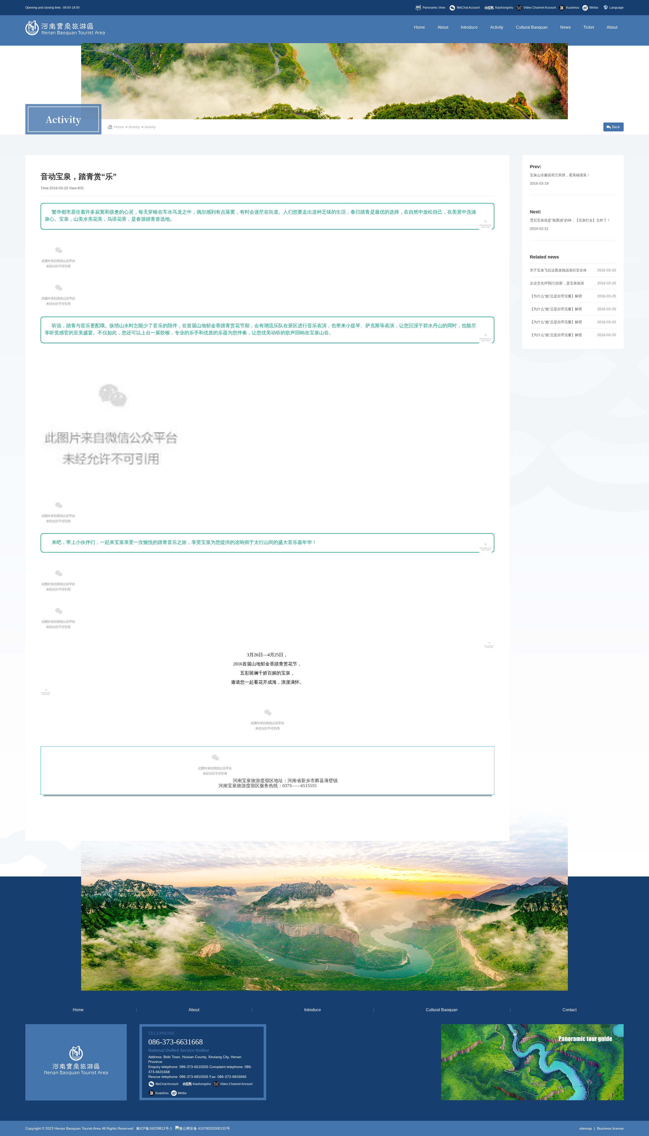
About (443, 27)
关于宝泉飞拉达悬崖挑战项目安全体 (558, 270)
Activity (496, 27)
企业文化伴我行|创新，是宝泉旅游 (557, 283)
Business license (610, 1128)
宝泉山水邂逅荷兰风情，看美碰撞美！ (560, 175)
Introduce (469, 27)
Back (616, 127)
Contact (569, 1010)
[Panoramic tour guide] (451, 1062)
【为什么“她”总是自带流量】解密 (556, 296)
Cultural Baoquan (532, 27)
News (565, 27)
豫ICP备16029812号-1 (153, 1128)
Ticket (588, 27)
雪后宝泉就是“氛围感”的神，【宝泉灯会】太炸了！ (570, 220)
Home (419, 27)
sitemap (585, 1128)
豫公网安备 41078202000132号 (204, 1128)
